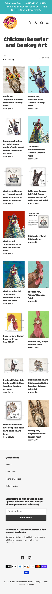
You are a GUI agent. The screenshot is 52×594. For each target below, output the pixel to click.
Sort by (6, 55)
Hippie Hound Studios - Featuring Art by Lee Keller (29, 582)
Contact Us (11, 471)
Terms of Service (13, 479)
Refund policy (12, 486)
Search (9, 464)
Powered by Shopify (26, 585)
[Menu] (47, 22)
